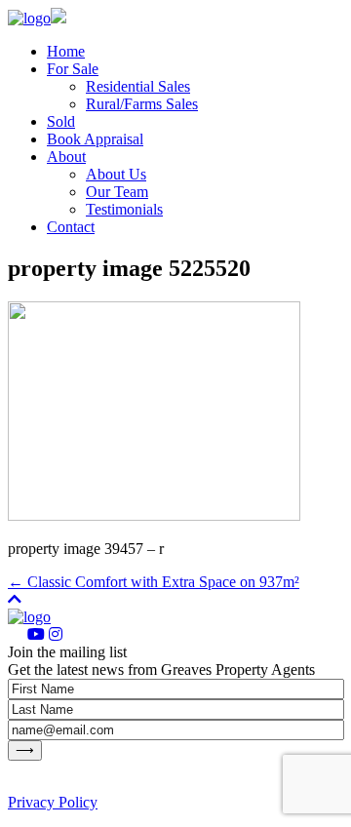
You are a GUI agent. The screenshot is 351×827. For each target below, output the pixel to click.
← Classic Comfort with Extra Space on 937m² (153, 581)
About (66, 156)
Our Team (117, 191)
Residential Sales (138, 86)
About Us (116, 174)
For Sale (72, 68)
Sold (61, 121)
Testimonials (124, 209)
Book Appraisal (95, 139)
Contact (71, 226)
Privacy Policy (53, 802)
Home (66, 51)
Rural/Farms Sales (142, 104)
